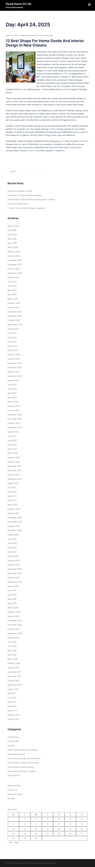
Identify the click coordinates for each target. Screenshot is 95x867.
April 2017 (12, 706)
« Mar (10, 842)
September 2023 (15, 376)
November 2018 (15, 625)
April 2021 (12, 500)
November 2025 (15, 264)
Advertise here (14, 785)
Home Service (14, 775)
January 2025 (14, 307)
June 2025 (12, 286)
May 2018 (12, 650)
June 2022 (12, 440)
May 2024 (12, 342)
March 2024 (13, 350)
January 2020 (14, 565)
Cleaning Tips (13, 737)
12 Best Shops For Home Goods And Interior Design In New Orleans (45, 42)
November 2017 (14, 676)
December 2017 (14, 672)
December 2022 (15, 414)
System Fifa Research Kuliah (20, 191)
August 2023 (13, 380)
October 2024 (14, 320)
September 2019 (15, 582)
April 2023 (12, 397)
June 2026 (12, 234)
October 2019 (14, 577)
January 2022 (14, 462)
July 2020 (12, 539)
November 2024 (15, 316)
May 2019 (12, 599)
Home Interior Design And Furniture (37, 35)
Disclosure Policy (15, 794)
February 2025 (14, 303)
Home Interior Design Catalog (21, 767)
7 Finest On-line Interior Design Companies (26, 208)
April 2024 (12, 346)
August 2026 (13, 226)
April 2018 (12, 655)
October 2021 (14, 475)
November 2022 (15, 419)
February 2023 (14, 406)
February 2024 (14, 354)
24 (47, 833)
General (11, 745)
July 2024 (12, 333)
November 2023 (15, 367)
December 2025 (15, 260)
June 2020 (12, 543)
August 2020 (13, 535)
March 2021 (13, 505)
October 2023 (14, 372)
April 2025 (12, 294)
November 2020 (15, 522)
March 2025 (13, 299)
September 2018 (15, 633)
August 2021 (13, 483)
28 (13, 838)
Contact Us (12, 790)
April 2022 (12, 449)
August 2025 (13, 277)
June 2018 (12, 646)
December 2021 (14, 466)
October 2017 (13, 680)
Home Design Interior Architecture (23, 750)
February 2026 (14, 251)
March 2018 (13, 659)
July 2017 (12, 693)
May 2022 (12, 445)
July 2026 (12, 230)
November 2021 (15, 470)
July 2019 (12, 590)
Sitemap (11, 798)
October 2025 (14, 269)
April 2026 (12, 243)
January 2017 (13, 719)
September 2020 (15, 530)
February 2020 (14, 560)
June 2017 (12, 697)
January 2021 (13, 513)
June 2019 (12, 595)
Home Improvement (16, 754)
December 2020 (15, 517)
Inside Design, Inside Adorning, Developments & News (31, 199)
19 (70, 829)
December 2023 (15, 363)
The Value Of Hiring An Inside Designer (24, 195)
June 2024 (12, 337)
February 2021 (14, 509)
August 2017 (13, 689)
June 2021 (12, 492)
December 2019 (14, 569)
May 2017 (12, 702)
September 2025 (15, 273)
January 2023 (14, 410)
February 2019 (14, 612)
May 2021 (12, 496)
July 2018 (12, 642)
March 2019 (13, 607)
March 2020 (13, 556)
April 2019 (12, 603)
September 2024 (15, 324)
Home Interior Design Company (21, 771)
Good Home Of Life (18, 4)
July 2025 (12, 281)
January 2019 (13, 616)
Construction (13, 741)
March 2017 (13, 710)
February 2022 (14, 457)
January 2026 (14, 256)
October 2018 (14, 629)
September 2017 (15, 685)
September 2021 (15, 479)
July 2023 (12, 384)
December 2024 (15, 312)
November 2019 (15, 573)
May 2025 (12, 290)
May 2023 (12, 393)
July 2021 (12, 487)
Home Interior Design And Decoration (24, 758)
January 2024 (14, 359)
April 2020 (12, 552)
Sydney (53, 863)
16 (36, 829)
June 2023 (12, 389)
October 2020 (14, 526)
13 (82, 824)
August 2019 (13, 586)
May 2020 (12, 547)
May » (17, 842)
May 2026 (12, 239)
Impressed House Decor (18, 204)
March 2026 (13, 247)
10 (47, 824)
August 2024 (13, 329)
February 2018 (14, 663)
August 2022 (13, 432)
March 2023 (13, 402)
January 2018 (13, 667)
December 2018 (14, 620)
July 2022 (12, 436)
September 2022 (15, 427)
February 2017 (14, 715)
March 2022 (13, 453)
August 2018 (13, 637)
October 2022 (14, 423)
